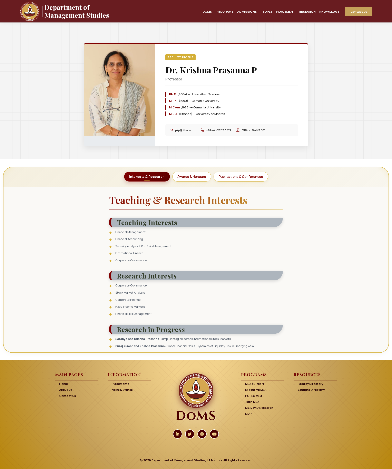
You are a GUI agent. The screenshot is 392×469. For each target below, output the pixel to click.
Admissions (247, 11)
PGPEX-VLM (253, 396)
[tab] (147, 177)
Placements (120, 384)
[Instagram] (202, 434)
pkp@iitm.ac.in (185, 130)
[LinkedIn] (177, 434)
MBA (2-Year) (254, 384)
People (267, 11)
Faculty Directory (310, 384)
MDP (248, 414)
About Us (65, 390)
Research (307, 11)
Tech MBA (252, 402)
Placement (285, 11)
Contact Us (359, 11)
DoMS (207, 11)
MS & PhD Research (259, 408)
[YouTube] (214, 434)
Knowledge (329, 11)
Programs (225, 11)
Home (63, 384)
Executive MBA (255, 390)
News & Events (122, 390)
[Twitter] (189, 434)
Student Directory (311, 390)
